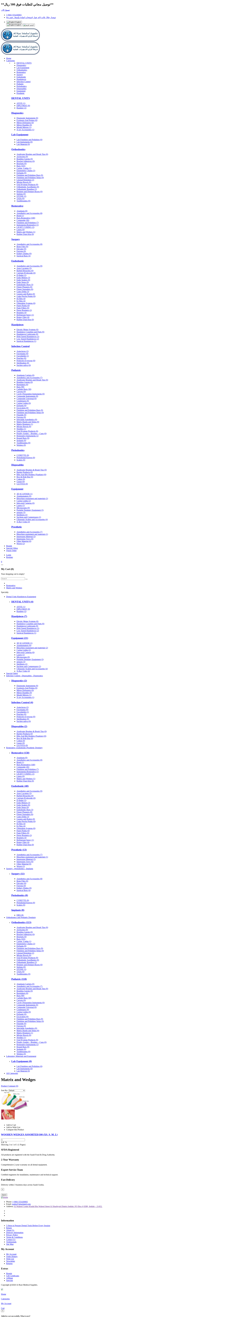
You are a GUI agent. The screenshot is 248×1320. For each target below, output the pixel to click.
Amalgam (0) (22, 211)
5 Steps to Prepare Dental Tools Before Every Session (28, 1225)
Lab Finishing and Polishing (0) (29, 140)
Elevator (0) (21, 249)
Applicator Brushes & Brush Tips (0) (32, 470)
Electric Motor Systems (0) (27, 329)
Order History (12, 1256)
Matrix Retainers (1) (25, 424)
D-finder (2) (21, 275)
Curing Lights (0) (24, 403)
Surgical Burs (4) (23, 256)
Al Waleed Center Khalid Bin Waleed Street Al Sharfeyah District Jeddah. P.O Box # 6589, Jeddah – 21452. (58, 1206)
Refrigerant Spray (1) (25, 315)
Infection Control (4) (22, 702)
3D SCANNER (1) (24, 494)
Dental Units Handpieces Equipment (21, 597)
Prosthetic (21, 93)
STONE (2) (21, 196)
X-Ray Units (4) (23, 522)
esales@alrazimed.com (21, 1204)
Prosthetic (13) (19, 849)
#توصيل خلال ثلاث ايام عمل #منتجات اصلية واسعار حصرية (31, 17)
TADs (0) (20, 198)
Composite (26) (23, 220)
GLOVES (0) (22, 484)
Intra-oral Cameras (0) (25, 503)
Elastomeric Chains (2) (26, 170)
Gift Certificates (12, 1276)
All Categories (12, 1073)
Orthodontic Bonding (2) (27, 189)
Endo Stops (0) (23, 282)
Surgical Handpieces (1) (26, 341)
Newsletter (10, 1261)
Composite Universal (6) (27, 398)
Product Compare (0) (9, 1086)
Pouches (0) (21, 358)
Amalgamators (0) (24, 496)
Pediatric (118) (19, 979)
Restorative (21, 72)
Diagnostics (21, 65)
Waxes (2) (21, 543)
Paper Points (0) (23, 305)
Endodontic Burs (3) (25, 285)
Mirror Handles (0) (24, 125)
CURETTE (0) (23, 455)
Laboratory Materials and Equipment (21, 1056)
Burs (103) (21, 166)
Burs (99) (20, 387)
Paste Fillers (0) (23, 308)
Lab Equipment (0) (21, 1061)
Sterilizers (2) (22, 515)
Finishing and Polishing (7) (28, 223)
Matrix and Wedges (14, 588)
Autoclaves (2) (23, 351)
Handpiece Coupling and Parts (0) (30, 332)
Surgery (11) (18, 873)
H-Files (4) (21, 299)
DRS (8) (20, 915)
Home (8, 58)
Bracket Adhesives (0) (26, 161)
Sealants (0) (21, 440)
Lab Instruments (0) (25, 142)
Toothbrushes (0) (23, 201)
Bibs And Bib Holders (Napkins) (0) (31, 474)
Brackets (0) (21, 163)
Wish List (10, 1259)
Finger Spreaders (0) (25, 289)
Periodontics (22, 86)
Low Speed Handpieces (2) (28, 339)
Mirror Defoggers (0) (25, 123)
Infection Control (23, 82)
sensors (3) (21, 512)
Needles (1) (21, 429)
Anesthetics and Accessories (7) (29, 377)
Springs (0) (21, 194)
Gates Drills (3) (23, 292)
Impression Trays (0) (25, 539)
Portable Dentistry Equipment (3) (30, 510)
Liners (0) (21, 230)
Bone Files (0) (22, 246)
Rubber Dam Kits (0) (25, 234)
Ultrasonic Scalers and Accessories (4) (32, 519)
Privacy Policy (12, 1235)
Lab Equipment (23, 68)
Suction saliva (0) (24, 365)
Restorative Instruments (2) (27, 436)
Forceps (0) (21, 251)
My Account (11, 1254)
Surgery (20, 75)
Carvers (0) (21, 391)
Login (8, 555)
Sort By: (4, 1090)
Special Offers (12, 548)
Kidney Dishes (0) (24, 253)
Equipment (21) (19, 638)
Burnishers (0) (22, 384)
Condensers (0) (23, 401)
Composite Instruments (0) (27, 396)
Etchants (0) (21, 173)
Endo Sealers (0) (23, 280)
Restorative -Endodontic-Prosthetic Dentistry (24, 748)
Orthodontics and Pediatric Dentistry (21, 917)
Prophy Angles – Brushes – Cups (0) (32, 433)
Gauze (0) (21, 481)
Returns (9, 1263)
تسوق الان (5, 10)
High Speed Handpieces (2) (28, 336)
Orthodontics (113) (21, 922)
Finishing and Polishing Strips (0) (30, 177)
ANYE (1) (21, 103)
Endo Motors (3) (23, 278)
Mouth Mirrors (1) (24, 127)
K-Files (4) (21, 301)
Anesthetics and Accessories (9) (29, 266)
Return (9, 1228)
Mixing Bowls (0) (24, 182)
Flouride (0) (21, 415)
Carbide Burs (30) (24, 389)
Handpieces (21, 79)
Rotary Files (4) (23, 317)
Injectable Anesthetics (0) (27, 419)
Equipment (21, 91)
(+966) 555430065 (14, 15)
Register (9, 557)
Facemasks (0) (22, 354)
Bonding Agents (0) (25, 159)
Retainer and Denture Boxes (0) (29, 191)
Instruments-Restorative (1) (28, 225)
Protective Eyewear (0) (26, 361)
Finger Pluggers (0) (24, 287)
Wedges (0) (21, 445)
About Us (10, 1230)
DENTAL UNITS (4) (22, 601)
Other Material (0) (24, 541)
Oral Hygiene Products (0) (27, 184)
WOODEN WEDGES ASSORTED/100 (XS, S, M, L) (29, 1134)
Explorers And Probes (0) (27, 120)
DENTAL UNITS (24, 63)
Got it (4, 1195)
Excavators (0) (22, 408)
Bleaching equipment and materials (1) (32, 534)
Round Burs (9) (23, 438)
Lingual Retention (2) (25, 180)
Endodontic (21, 77)
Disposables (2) (19, 726)
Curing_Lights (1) (24, 168)
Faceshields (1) (23, 356)
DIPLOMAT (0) (23, 105)
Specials (9, 1280)
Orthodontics (22, 70)
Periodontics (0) (19, 895)
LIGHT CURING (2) (25, 227)
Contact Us (10, 1239)
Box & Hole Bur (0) (25, 477)
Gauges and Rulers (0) (26, 294)
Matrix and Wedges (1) (26, 232)
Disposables (21, 89)
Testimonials (11, 1242)
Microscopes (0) (23, 508)
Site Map (10, 1244)
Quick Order (11, 550)
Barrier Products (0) (25, 472)
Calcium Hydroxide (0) (26, 273)
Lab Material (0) (23, 144)
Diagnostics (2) (19, 680)
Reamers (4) (21, 312)
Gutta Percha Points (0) (26, 296)
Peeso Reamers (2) (24, 310)
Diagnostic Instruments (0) (27, 118)
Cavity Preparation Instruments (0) (31, 394)
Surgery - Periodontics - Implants (19, 869)
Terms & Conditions (14, 1237)
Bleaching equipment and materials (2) (32, 498)
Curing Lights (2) (24, 501)
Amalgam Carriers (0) (25, 375)
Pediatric (20, 84)
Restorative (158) (20, 752)
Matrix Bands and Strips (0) (28, 422)
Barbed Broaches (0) (25, 271)
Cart (3, 1308)
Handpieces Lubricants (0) (27, 334)
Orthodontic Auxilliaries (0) (28, 187)
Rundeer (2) (21, 108)
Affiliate (9, 1278)
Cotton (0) (21, 479)
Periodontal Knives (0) (26, 457)
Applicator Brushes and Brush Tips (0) (32, 154)
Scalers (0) (21, 460)
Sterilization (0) (23, 363)
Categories (10, 61)
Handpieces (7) (19, 616)
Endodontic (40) (20, 786)
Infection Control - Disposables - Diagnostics (24, 676)
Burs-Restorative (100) (26, 218)
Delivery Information (14, 1232)
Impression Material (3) (26, 536)
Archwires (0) (22, 156)
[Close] (2, 564)
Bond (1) (20, 216)
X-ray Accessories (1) (25, 130)
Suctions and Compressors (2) (29, 517)
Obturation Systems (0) (26, 303)
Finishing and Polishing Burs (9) (30, 175)
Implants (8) (17, 910)
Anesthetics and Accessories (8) (29, 213)
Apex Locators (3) (24, 268)
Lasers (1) (21, 505)
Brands (9, 546)
